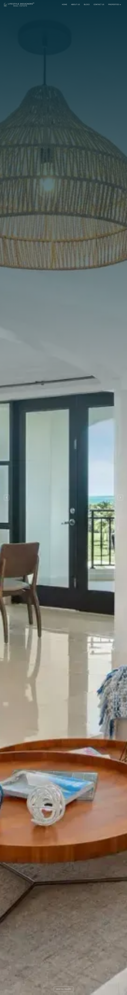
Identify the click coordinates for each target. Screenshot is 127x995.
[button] (114, 4)
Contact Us (99, 4)
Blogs (87, 4)
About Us (75, 4)
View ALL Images (63, 989)
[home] (19, 4)
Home (64, 4)
